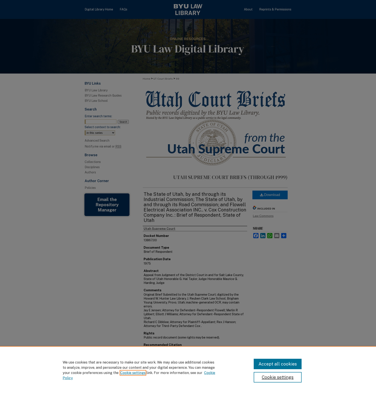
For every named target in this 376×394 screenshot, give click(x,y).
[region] (188, 370)
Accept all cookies (277, 364)
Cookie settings (133, 373)
